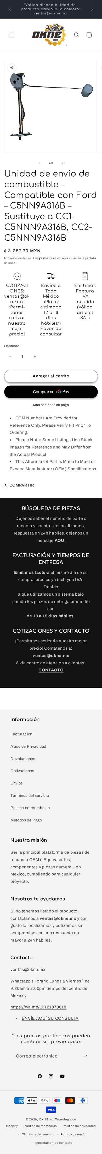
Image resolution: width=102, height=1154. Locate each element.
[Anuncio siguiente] (92, 9)
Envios (16, 783)
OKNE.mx (46, 1119)
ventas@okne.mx (28, 969)
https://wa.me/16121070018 (38, 1007)
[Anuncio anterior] (10, 9)
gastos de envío (50, 258)
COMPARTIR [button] (21, 485)
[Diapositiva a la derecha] (63, 163)
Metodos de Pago (26, 820)
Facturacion (21, 734)
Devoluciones (22, 759)
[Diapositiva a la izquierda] (39, 163)
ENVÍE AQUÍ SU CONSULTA (50, 1018)
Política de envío (73, 1134)
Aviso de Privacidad (28, 746)
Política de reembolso (30, 808)
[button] (11, 35)
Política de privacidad (79, 1126)
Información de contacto (53, 1142)
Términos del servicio (29, 795)
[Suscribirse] (86, 1056)
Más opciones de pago (51, 405)
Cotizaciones (22, 771)
